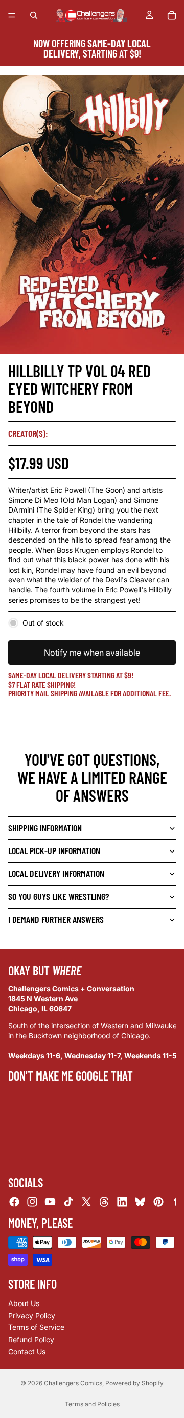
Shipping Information (45, 827)
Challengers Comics (73, 1383)
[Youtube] (50, 1202)
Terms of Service (36, 1327)
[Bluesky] (140, 1202)
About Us (23, 1303)
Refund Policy (31, 1339)
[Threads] (104, 1202)
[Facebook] (14, 1202)
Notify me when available (92, 652)
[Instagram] (32, 1202)
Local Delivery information (56, 873)
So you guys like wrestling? (58, 896)
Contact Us (26, 1351)
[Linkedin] (122, 1202)
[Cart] (171, 15)
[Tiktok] (68, 1202)
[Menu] (12, 15)
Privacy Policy (31, 1315)
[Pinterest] (158, 1202)
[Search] (33, 15)
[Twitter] (86, 1202)
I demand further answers (56, 919)
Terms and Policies (92, 1404)
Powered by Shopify (134, 1383)
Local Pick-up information (54, 850)
